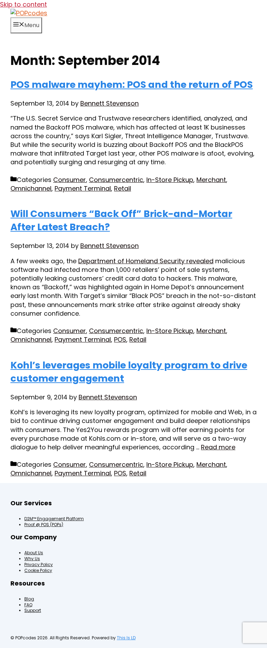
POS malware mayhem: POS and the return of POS (131, 84)
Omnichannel (30, 188)
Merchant (211, 179)
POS (120, 339)
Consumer (69, 179)
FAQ (28, 605)
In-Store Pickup (169, 179)
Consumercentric (116, 179)
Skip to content (23, 4)
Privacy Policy (38, 564)
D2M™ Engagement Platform (54, 519)
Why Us (32, 559)
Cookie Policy (38, 570)
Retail (122, 188)
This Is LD (126, 638)
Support (32, 610)
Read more (218, 447)
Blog (29, 599)
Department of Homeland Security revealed (145, 261)
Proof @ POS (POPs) (43, 524)
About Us (33, 553)
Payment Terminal (83, 188)
